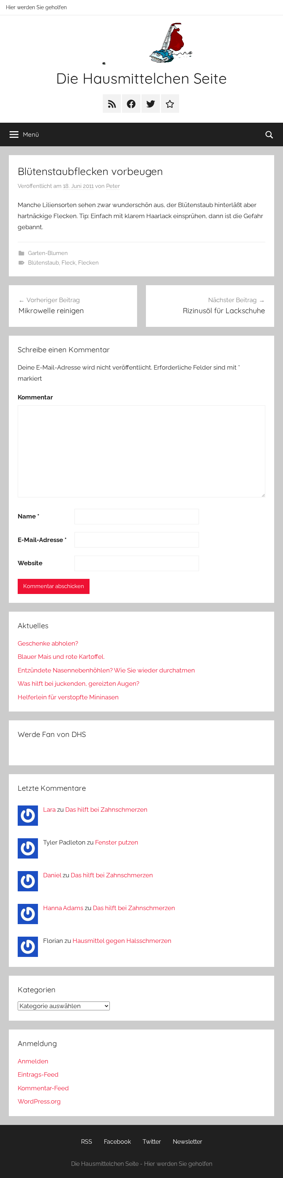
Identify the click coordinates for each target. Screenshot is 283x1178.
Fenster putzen (116, 842)
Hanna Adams (63, 908)
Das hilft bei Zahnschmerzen (106, 809)
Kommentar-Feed (43, 1088)
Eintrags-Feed (38, 1074)
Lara (49, 809)
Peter (113, 186)
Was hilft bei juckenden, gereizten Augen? (78, 683)
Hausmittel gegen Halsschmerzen (122, 940)
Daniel (52, 875)
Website (30, 563)
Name (28, 516)
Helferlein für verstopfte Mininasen (68, 697)
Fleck (69, 262)
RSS (86, 1141)
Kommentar (35, 397)
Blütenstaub (43, 262)
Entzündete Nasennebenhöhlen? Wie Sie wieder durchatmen (106, 670)
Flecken (88, 262)
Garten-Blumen (48, 253)
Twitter (152, 1141)
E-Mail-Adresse (42, 539)
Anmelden (33, 1061)
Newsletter (187, 1141)
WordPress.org (39, 1101)
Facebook (117, 1141)
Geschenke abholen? (48, 643)
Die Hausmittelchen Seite (141, 78)
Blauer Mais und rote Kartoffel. (61, 656)
